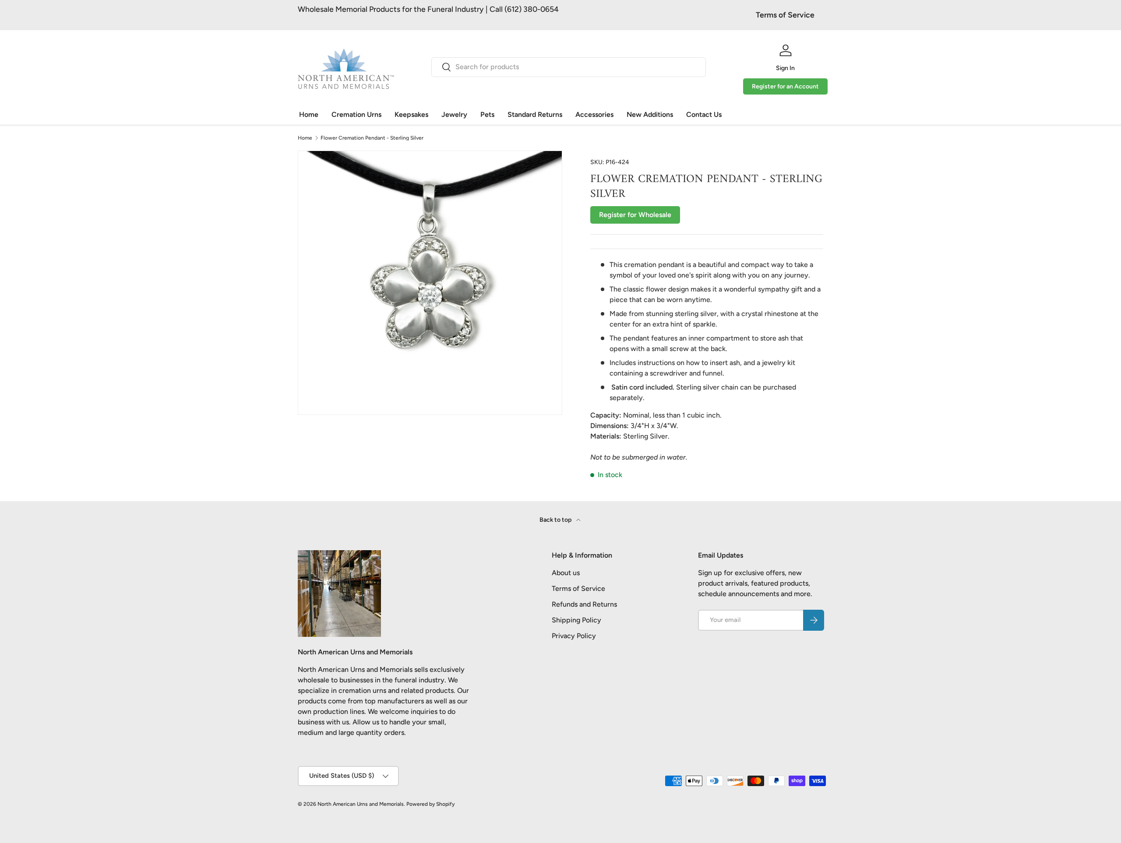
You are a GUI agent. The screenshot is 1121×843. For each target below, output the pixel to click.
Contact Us (704, 114)
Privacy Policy (574, 636)
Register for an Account (785, 86)
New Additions (650, 114)
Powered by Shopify (430, 804)
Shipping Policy (576, 620)
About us (566, 573)
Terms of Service (785, 14)
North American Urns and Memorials (360, 804)
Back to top (556, 519)
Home (308, 114)
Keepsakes (411, 114)
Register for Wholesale (635, 215)
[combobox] (568, 66)
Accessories (594, 114)
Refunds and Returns (584, 604)
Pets (487, 114)
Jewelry (454, 114)
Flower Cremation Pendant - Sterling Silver (372, 137)
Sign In (785, 68)
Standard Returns (535, 114)
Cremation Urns (356, 114)
